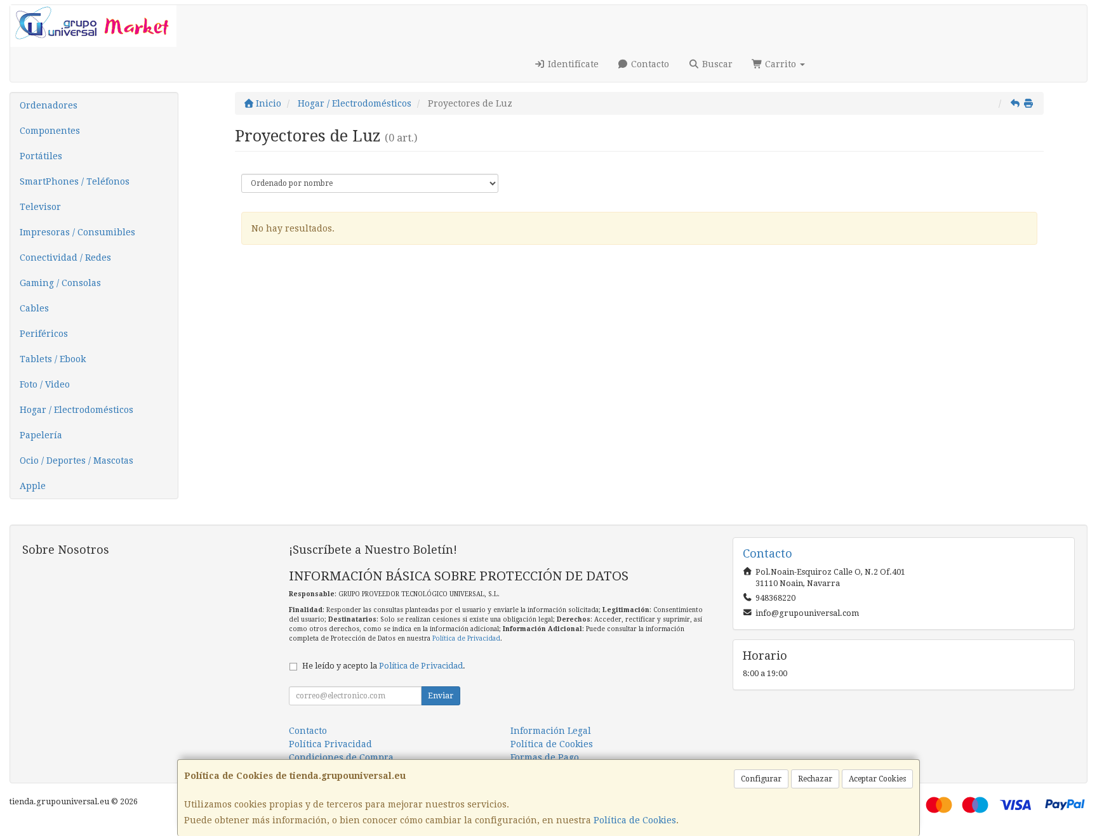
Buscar (716, 64)
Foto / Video (45, 384)
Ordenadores (48, 105)
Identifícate (572, 64)
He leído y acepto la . (383, 665)
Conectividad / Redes (65, 257)
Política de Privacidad (466, 638)
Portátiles (41, 156)
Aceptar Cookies (877, 778)
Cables (34, 308)
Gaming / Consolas (60, 283)
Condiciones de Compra (341, 757)
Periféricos (44, 334)
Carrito (780, 64)
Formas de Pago (544, 757)
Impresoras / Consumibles (77, 232)
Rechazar (815, 778)
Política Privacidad (330, 744)
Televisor (40, 207)
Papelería (41, 435)
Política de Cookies (635, 820)
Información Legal (550, 731)
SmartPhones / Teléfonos (75, 181)
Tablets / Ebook (53, 359)
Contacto (648, 64)
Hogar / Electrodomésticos (76, 410)
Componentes (50, 131)
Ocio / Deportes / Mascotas (76, 460)
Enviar (440, 695)
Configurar (761, 778)
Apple (33, 486)
